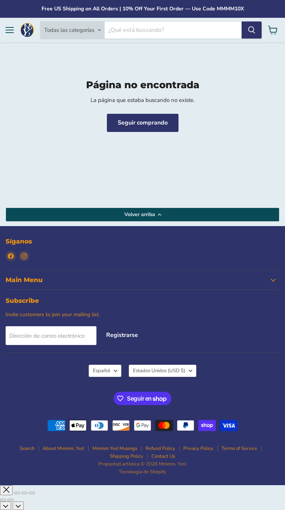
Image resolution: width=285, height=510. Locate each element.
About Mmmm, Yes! (63, 448)
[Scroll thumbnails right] (18, 505)
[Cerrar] (6, 490)
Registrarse (122, 335)
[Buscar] (252, 30)
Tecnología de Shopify (142, 471)
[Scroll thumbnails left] (5, 505)
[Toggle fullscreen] (24, 493)
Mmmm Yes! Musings (114, 448)
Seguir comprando (143, 123)
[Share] (17, 493)
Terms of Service (239, 448)
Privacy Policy (198, 448)
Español (101, 370)
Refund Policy (160, 448)
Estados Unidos (159, 370)
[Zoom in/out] (32, 493)
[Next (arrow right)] (10, 500)
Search (27, 448)
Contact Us (163, 456)
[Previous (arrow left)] (3, 500)
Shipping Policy (126, 456)
